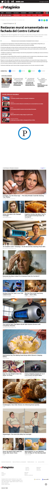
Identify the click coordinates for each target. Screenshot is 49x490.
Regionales (8, 12)
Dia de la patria (41, 462)
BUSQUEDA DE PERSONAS (14, 118)
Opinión (3, 475)
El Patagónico (3, 20)
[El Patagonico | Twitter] (2, 2)
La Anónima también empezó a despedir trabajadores (22, 98)
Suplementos (38, 467)
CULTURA (34, 15)
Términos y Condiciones (28, 475)
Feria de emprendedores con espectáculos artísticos (42, 85)
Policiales (16, 12)
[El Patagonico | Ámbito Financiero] (20, 2)
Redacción (27, 470)
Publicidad (38, 468)
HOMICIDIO (12, 102)
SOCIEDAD (12, 113)
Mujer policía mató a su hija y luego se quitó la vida (21, 114)
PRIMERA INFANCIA (30, 462)
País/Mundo (23, 12)
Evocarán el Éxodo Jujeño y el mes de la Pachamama (18, 84)
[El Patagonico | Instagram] (8, 2)
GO (36, 462)
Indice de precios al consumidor (19, 462)
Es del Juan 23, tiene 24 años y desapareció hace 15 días (22, 120)
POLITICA (23, 15)
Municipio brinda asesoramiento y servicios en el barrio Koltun (6, 86)
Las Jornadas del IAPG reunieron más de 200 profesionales (23, 109)
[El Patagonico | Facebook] (5, 2)
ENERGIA (11, 107)
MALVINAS (40, 15)
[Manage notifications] (46, 484)
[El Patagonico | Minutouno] (12, 2)
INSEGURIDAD (17, 15)
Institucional (38, 470)
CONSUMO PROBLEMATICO (6, 462)
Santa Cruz (38, 12)
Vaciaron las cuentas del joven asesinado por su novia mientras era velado (26, 103)
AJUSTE (29, 15)
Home (2, 12)
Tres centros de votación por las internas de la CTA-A (30, 84)
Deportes (31, 12)
